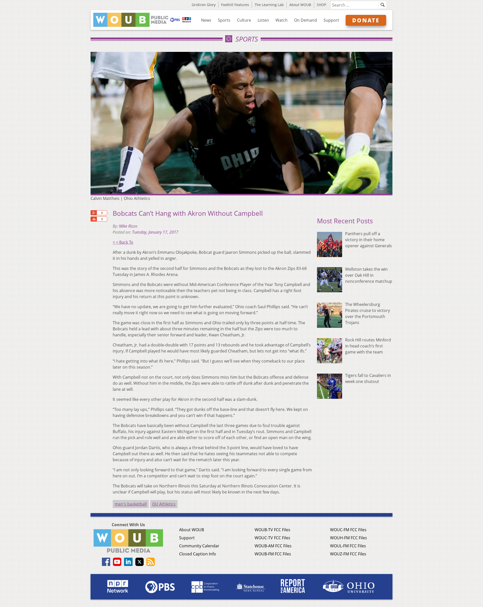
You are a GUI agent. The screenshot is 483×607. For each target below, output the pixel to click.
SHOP (321, 4)
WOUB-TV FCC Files (272, 529)
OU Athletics (164, 504)
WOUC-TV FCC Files (272, 538)
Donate (366, 20)
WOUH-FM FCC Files (348, 538)
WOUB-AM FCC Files (273, 546)
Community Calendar (199, 546)
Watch (281, 20)
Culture (244, 20)
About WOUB (300, 4)
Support (331, 20)
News (206, 20)
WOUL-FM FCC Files (348, 546)
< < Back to (123, 242)
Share (94, 219)
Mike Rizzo (128, 226)
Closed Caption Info (197, 554)
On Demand (305, 20)
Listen (263, 20)
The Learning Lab (269, 4)
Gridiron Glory (204, 4)
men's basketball (131, 504)
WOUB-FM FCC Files (273, 554)
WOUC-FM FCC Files (348, 529)
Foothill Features (235, 4)
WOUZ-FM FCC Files (348, 554)
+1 (94, 212)
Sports (224, 20)
